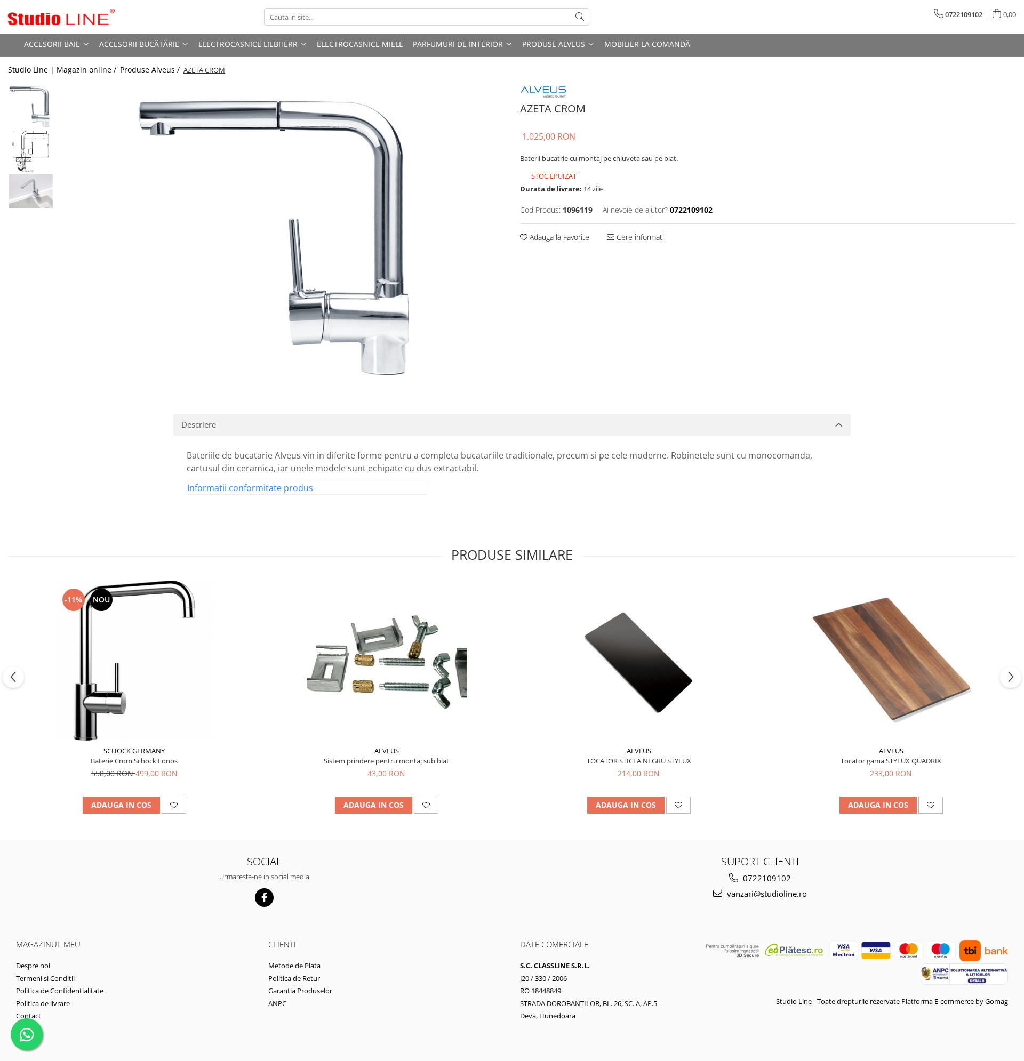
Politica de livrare (43, 1003)
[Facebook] (264, 897)
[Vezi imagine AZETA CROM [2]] (31, 191)
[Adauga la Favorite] (174, 805)
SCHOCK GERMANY (134, 750)
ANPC (277, 1003)
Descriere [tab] (198, 424)
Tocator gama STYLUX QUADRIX (891, 761)
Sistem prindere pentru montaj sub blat (386, 761)
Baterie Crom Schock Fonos (134, 761)
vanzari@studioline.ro (766, 893)
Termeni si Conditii (45, 978)
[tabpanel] (281, 232)
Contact (28, 1015)
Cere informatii (640, 237)
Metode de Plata (294, 965)
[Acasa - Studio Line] (61, 17)
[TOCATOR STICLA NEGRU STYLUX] (639, 660)
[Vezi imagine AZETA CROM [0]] (31, 106)
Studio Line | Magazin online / (63, 70)
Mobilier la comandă (647, 44)
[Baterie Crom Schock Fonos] (134, 661)
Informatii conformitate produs (250, 488)
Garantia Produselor (300, 990)
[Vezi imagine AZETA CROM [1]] (31, 151)
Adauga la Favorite (558, 237)
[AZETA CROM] (281, 232)
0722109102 (766, 878)
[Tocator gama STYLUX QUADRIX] (891, 661)
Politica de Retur (294, 978)
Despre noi (33, 965)
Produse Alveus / (151, 70)
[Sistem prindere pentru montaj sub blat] (387, 661)
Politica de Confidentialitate (59, 990)
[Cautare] (579, 17)
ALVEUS (386, 750)
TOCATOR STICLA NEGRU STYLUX (639, 761)
